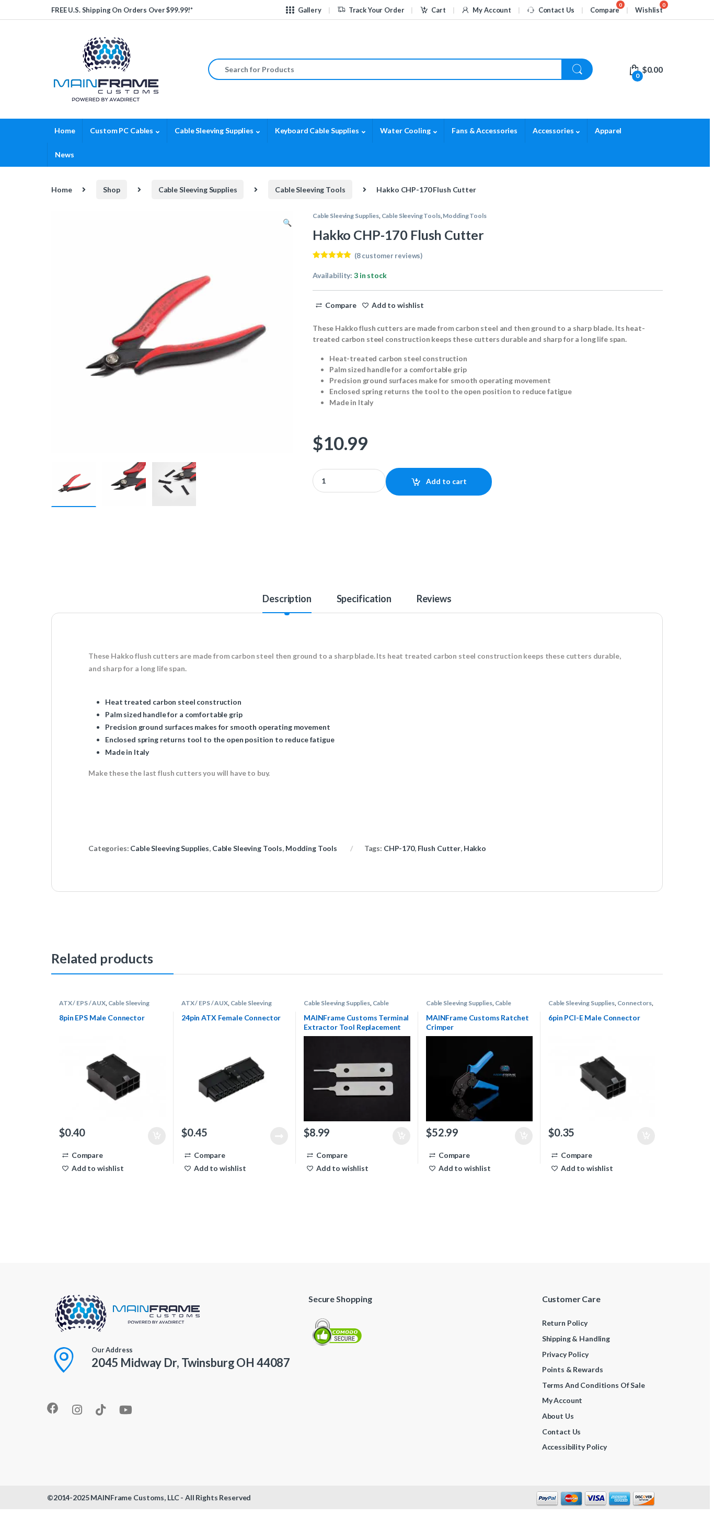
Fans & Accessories (484, 130)
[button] (287, 222)
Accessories (553, 130)
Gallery (309, 10)
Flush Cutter (439, 848)
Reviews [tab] (434, 599)
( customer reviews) (388, 255)
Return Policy (565, 1322)
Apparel (608, 130)
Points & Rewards (572, 1369)
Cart (438, 10)
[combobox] (385, 69)
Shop (111, 189)
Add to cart (446, 481)
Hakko (475, 848)
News (64, 154)
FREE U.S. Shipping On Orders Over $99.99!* (122, 10)
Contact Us (556, 10)
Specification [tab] (364, 599)
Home (64, 130)
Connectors (634, 1003)
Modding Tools (464, 216)
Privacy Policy (565, 1354)
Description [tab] (286, 599)
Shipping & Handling (576, 1338)
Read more (279, 1136)
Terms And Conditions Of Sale (593, 1385)
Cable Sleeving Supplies (214, 130)
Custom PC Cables (121, 130)
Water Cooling (405, 130)
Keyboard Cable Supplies (317, 130)
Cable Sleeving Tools (310, 189)
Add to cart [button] (157, 1136)
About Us (558, 1415)
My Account (492, 10)
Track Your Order (377, 10)
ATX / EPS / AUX (82, 1003)
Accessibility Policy (574, 1446)
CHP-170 (399, 848)
